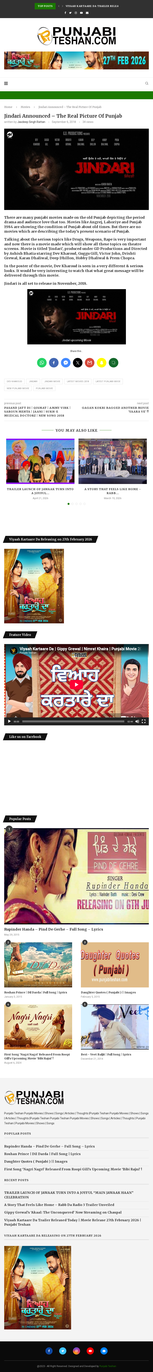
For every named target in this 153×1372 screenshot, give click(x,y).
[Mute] (137, 721)
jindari (33, 381)
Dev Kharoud (14, 381)
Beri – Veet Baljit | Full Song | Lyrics (106, 1054)
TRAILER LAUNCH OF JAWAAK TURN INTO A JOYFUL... (40, 491)
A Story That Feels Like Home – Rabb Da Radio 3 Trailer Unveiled (59, 1205)
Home (8, 107)
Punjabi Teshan (107, 1366)
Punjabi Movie (44, 388)
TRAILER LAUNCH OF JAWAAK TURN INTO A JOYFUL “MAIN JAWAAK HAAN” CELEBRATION (68, 1195)
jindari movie (52, 381)
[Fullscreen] (144, 721)
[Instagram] (76, 12)
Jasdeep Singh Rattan (31, 121)
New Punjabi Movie (18, 388)
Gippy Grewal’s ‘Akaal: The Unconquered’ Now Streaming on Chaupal (63, 1212)
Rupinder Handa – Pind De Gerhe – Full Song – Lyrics (53, 929)
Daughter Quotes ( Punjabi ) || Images (108, 992)
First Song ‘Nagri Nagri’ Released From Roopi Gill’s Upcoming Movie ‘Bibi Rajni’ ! (37, 1056)
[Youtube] (81, 12)
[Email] (87, 12)
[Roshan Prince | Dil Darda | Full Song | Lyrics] (38, 964)
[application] (76, 684)
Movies (25, 107)
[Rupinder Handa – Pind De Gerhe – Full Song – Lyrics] (76, 876)
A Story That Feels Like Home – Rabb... (112, 491)
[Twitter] (70, 12)
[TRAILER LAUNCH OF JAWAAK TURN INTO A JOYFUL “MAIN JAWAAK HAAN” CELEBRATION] (40, 461)
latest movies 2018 (78, 381)
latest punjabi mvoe (108, 381)
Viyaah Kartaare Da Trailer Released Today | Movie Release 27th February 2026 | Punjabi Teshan (72, 1222)
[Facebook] (65, 12)
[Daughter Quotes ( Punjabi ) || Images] (115, 964)
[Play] (9, 721)
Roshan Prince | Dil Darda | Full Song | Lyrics (35, 992)
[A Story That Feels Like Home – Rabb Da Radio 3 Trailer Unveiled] (112, 461)
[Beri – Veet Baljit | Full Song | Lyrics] (115, 1026)
